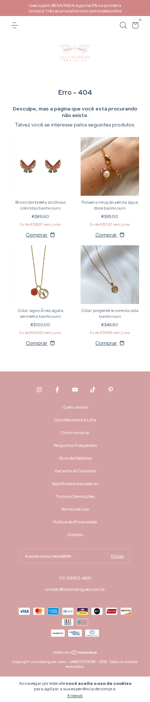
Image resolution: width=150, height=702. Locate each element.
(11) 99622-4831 (75, 578)
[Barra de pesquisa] (123, 25)
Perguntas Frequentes (75, 445)
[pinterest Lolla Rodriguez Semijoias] (111, 390)
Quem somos (75, 407)
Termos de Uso (75, 509)
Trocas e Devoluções (75, 496)
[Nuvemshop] (75, 653)
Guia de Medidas (75, 458)
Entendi (75, 695)
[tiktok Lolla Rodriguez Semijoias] (93, 390)
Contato (75, 534)
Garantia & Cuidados (75, 470)
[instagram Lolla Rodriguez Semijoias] (39, 390)
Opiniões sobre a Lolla (75, 419)
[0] (134, 26)
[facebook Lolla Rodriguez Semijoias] (57, 390)
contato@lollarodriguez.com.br (75, 589)
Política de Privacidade (75, 521)
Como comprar (75, 432)
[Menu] (16, 25)
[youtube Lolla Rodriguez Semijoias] (75, 390)
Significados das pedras (75, 483)
